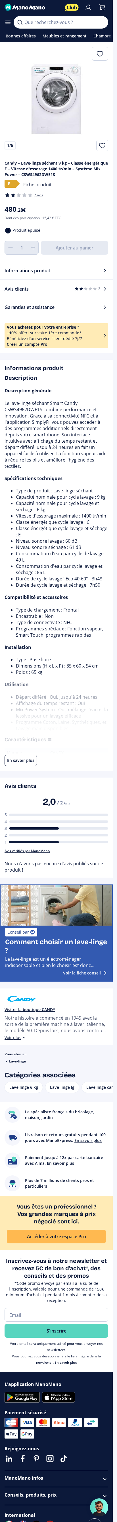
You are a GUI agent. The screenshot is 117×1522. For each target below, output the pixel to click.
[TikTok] (63, 1458)
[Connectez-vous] (88, 7)
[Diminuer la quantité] (10, 248)
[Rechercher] (20, 22)
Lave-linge (17, 1061)
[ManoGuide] (99, 1507)
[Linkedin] (9, 1458)
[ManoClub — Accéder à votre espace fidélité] (72, 7)
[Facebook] (22, 1458)
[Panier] (102, 7)
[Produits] (8, 22)
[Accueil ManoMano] (32, 7)
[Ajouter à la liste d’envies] (102, 145)
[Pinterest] (36, 1458)
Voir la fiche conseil (82, 973)
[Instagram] (50, 1458)
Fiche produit (37, 184)
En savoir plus (66, 1362)
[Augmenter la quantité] (33, 248)
